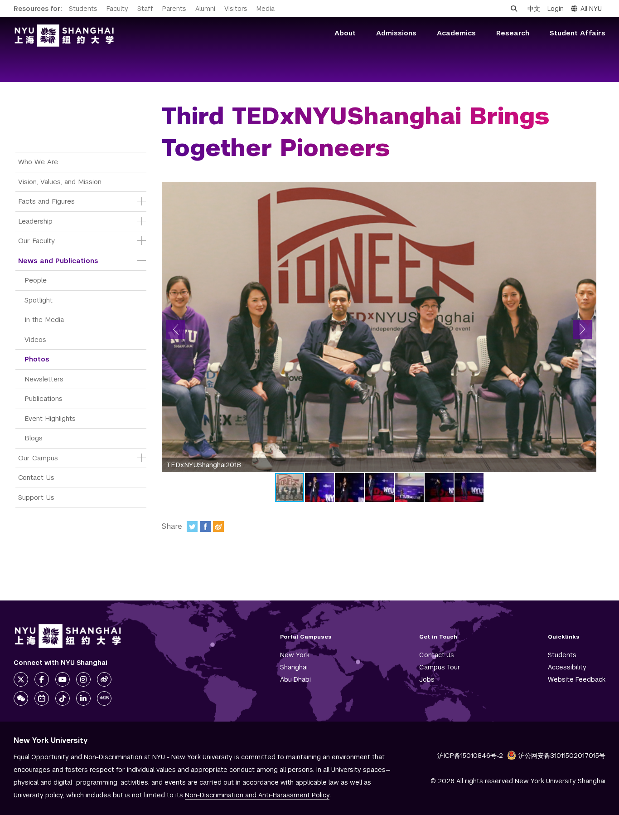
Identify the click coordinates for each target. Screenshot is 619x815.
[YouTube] (62, 679)
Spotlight (38, 300)
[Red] (104, 698)
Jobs (427, 679)
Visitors (235, 9)
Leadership (35, 221)
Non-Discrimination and (257, 795)
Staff (145, 9)
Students (83, 9)
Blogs (33, 438)
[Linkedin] (83, 698)
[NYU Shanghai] (68, 636)
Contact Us (36, 477)
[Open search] (514, 8)
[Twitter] (192, 526)
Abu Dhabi (295, 679)
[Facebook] (205, 526)
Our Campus (38, 458)
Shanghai (294, 667)
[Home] (64, 36)
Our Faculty (36, 240)
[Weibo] (218, 526)
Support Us (36, 497)
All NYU (591, 9)
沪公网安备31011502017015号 (561, 756)
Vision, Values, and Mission (60, 181)
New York (295, 655)
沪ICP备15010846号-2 (470, 756)
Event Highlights (50, 418)
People (35, 280)
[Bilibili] (41, 698)
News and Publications (58, 260)
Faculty (117, 9)
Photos (36, 359)
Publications (43, 398)
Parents (174, 9)
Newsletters (43, 379)
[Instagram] (83, 679)
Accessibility (567, 667)
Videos (35, 339)
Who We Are (38, 161)
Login (555, 9)
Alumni (205, 9)
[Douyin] (62, 698)
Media (265, 9)
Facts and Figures (46, 201)
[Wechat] (21, 698)
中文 (533, 9)
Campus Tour (439, 667)
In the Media (44, 319)
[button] (175, 329)
